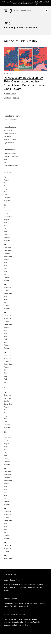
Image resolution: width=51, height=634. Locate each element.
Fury (5, 159)
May (5, 189)
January (7, 201)
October (7, 214)
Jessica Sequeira (10, 140)
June (5, 186)
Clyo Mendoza (9, 143)
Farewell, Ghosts (10, 153)
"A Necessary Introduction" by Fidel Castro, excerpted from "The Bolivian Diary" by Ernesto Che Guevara (24, 83)
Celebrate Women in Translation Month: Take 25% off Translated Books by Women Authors (25, 3)
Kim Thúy (7, 137)
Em (5, 162)
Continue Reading (11, 98)
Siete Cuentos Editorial (13, 615)
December (7, 208)
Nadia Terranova (10, 134)
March (6, 195)
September (8, 217)
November (7, 211)
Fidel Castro (11, 94)
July (5, 183)
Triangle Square (10, 599)
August (6, 180)
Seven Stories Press (22, 11)
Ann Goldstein (9, 131)
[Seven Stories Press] (11, 11)
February (7, 198)
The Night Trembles (11, 156)
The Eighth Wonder (11, 165)
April (5, 192)
